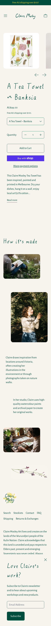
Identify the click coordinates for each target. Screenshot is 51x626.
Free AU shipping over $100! (25, 2)
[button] (21, 51)
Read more (12, 200)
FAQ (39, 513)
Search (7, 513)
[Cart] (45, 16)
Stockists (18, 513)
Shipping (8, 518)
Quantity (11, 134)
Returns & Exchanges (27, 518)
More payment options (25, 166)
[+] (40, 134)
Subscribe (15, 616)
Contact (30, 513)
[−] (25, 134)
